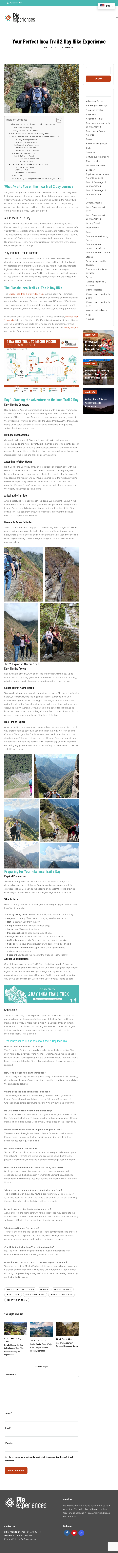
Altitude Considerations (27, 173)
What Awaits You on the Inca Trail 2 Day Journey (33, 124)
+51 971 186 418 (16, 3)
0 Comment (68, 47)
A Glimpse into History (23, 127)
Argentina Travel (94, 118)
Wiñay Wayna (71, 327)
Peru (88, 232)
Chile (88, 148)
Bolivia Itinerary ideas (96, 143)
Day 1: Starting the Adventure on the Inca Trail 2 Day (35, 136)
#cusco (44, 1289)
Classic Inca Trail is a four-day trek (26, 294)
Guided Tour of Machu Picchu (29, 159)
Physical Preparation (26, 167)
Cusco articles (93, 161)
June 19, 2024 (51, 47)
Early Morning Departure (27, 140)
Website (9, 1443)
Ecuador (90, 169)
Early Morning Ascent (26, 156)
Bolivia (89, 139)
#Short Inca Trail (17, 1300)
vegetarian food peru (96, 310)
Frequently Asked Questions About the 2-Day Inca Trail (38, 178)
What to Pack (23, 170)
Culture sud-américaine (97, 156)
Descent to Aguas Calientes (28, 150)
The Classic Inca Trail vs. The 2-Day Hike (29, 133)
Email (8, 1428)
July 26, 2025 (38, 1340)
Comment (10, 1374)
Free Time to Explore (25, 161)
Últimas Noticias (94, 289)
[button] (23, 574)
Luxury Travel (93, 223)
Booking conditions (31, 8)
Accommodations (50, 8)
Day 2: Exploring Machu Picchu (27, 153)
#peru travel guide (61, 1295)
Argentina (91, 114)
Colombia (91, 152)
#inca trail (13, 1295)
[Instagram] (92, 8)
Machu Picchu (93, 227)
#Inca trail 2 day (35, 1295)
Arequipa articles (94, 110)
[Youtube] (88, 8)
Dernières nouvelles (95, 165)
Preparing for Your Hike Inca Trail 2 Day (29, 164)
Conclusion (18, 175)
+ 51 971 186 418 (24, 1535)
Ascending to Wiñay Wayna (28, 145)
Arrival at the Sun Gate (27, 148)
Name (8, 1413)
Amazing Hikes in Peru (97, 105)
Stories (7, 8)
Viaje (88, 314)
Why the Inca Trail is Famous (26, 130)
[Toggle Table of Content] (57, 120)
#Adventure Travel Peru (20, 1289)
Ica (87, 198)
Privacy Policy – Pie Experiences (20, 1539)
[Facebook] (67, 1533)
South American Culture (98, 252)
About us (16, 8)
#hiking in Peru (62, 1289)
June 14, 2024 (64, 1339)
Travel (89, 277)
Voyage (90, 318)
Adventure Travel (94, 101)
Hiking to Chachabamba (27, 142)
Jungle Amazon (94, 202)
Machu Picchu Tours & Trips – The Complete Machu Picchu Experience (41, 1347)
